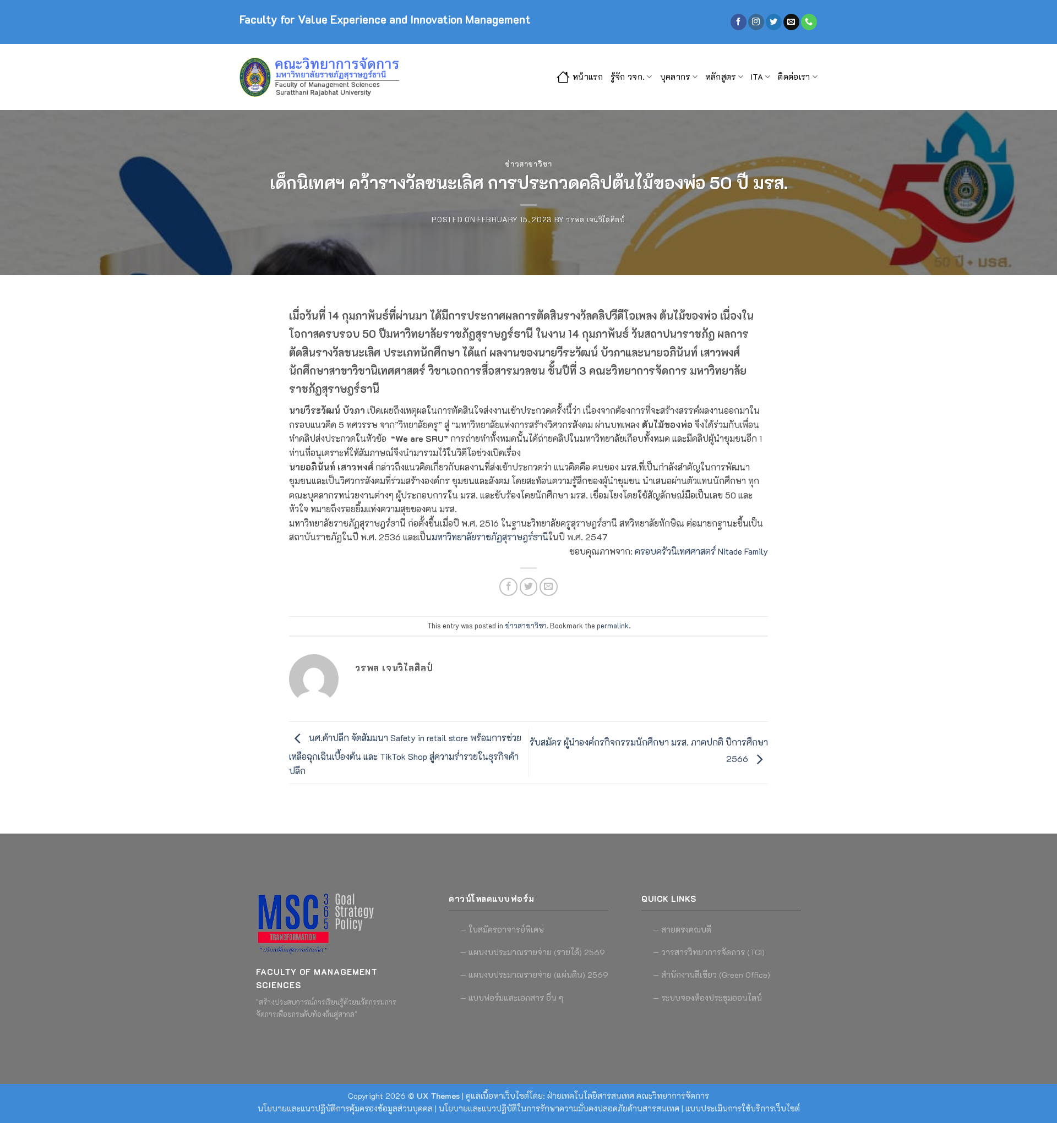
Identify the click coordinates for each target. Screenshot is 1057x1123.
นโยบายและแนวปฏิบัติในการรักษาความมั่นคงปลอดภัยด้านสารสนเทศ (559, 1108)
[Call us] (809, 22)
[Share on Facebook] (508, 587)
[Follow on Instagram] (756, 22)
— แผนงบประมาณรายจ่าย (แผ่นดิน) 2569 (534, 974)
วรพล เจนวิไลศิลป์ (595, 219)
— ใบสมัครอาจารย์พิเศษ (502, 929)
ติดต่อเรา (794, 77)
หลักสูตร (720, 77)
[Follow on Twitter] (774, 22)
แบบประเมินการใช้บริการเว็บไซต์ (742, 1108)
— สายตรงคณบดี (682, 929)
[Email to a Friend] (549, 587)
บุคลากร (675, 77)
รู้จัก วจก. (628, 77)
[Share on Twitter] (529, 587)
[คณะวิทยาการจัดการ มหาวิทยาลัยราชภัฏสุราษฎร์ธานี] (322, 77)
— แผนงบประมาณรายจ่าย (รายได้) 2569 (532, 952)
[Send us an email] (791, 22)
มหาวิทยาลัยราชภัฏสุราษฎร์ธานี (490, 537)
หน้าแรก (588, 77)
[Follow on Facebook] (739, 22)
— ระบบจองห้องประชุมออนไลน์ (707, 998)
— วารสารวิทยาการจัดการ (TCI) (709, 952)
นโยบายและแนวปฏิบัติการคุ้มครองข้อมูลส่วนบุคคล (345, 1108)
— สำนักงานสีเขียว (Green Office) (711, 974)
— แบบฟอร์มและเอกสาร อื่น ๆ (511, 998)
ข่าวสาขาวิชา (528, 164)
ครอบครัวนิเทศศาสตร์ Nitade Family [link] (701, 551)
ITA (757, 77)
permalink (613, 625)
